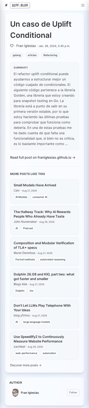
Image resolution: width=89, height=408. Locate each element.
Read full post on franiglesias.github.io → (42, 157)
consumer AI (39, 197)
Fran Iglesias (26, 46)
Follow (73, 392)
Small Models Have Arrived (35, 185)
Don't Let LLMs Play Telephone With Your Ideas (42, 307)
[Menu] (83, 5)
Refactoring (50, 55)
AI (17, 228)
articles (32, 55)
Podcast (28, 228)
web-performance (26, 353)
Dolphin (20, 290)
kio (31, 290)
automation (49, 353)
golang (17, 55)
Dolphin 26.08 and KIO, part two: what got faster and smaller (44, 276)
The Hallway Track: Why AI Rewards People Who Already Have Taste (42, 214)
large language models (36, 321)
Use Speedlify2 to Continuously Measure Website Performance (39, 339)
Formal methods (25, 259)
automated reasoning (52, 259)
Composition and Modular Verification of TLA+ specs (44, 245)
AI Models (21, 197)
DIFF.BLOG (20, 5)
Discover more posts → (25, 365)
